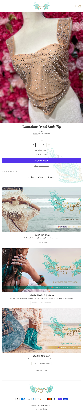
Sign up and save (41, 377)
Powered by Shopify (41, 409)
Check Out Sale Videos (41, 303)
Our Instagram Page (41, 363)
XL (49, 145)
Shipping (35, 133)
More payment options (41, 166)
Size (41, 141)
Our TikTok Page (41, 242)
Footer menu (41, 370)
